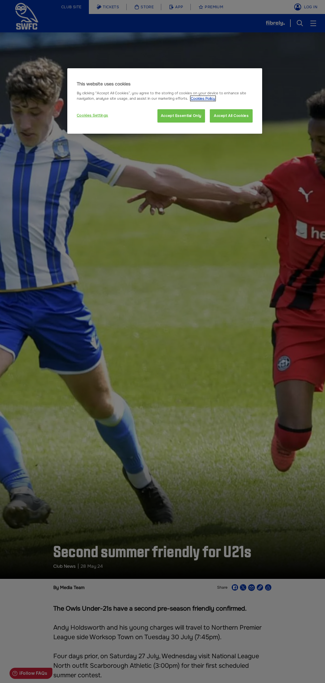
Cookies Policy (203, 98)
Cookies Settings (92, 115)
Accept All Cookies (231, 115)
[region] (164, 101)
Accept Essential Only (181, 115)
